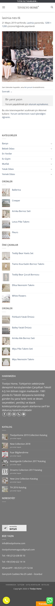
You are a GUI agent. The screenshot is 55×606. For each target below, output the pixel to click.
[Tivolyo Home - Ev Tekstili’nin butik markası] (27, 7)
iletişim (20, 585)
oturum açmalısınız (38, 104)
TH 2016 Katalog (18, 487)
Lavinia (30, 22)
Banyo (5, 143)
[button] (3, 7)
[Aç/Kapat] (51, 143)
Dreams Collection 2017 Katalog (26, 470)
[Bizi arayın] (19, 414)
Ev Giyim (6, 158)
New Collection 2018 (20, 444)
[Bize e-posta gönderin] (14, 414)
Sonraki (7, 91)
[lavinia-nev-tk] (27, 56)
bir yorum (28, 87)
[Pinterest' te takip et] (23, 414)
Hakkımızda (11, 585)
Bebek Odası (8, 148)
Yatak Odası (8, 169)
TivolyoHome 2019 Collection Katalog (28, 435)
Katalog (45, 585)
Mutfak (5, 163)
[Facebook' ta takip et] (4, 414)
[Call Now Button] (6, 600)
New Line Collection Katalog (24, 479)
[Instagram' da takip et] (9, 414)
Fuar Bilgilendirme (19, 452)
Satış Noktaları (33, 585)
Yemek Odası (8, 174)
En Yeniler (7, 153)
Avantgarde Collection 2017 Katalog (28, 461)
